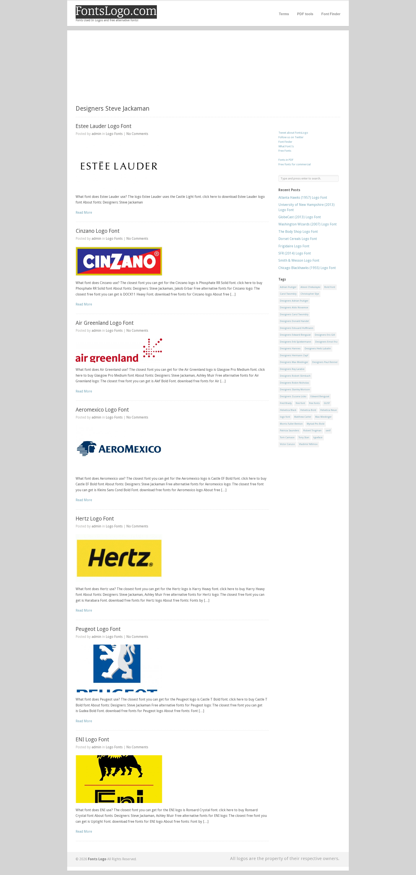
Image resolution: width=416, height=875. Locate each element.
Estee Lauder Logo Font (104, 126)
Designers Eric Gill (325, 334)
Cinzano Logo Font (98, 231)
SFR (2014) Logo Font (294, 253)
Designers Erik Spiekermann (295, 341)
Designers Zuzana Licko (293, 396)
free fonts (314, 403)
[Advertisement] (208, 69)
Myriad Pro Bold (315, 423)
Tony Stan (304, 437)
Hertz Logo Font (95, 518)
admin (96, 134)
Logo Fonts (114, 134)
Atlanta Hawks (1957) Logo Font (302, 197)
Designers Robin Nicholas (294, 382)
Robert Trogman (312, 430)
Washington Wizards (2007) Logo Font (307, 224)
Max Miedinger (323, 416)
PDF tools (305, 14)
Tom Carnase (287, 437)
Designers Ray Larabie (292, 369)
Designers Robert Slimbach (295, 375)
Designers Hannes (290, 348)
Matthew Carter (302, 416)
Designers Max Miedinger (294, 362)
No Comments (137, 134)
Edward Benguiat (319, 396)
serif (328, 430)
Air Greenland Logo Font (105, 323)
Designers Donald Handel (294, 321)
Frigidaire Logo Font (293, 246)
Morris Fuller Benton (291, 423)
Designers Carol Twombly (294, 314)
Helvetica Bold (308, 410)
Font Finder (330, 14)
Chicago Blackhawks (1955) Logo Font (307, 268)
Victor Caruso (287, 444)
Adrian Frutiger (288, 287)
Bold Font (329, 287)
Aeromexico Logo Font (102, 410)
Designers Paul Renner (325, 362)
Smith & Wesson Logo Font (298, 260)
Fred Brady (286, 403)
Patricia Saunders (289, 430)
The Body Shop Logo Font (298, 232)
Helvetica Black (288, 410)
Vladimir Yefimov (308, 444)
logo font (285, 416)
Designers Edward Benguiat (295, 334)
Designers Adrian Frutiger (294, 300)
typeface (317, 437)
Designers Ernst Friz (326, 341)
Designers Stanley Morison (295, 389)
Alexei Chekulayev (310, 287)
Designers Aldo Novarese (294, 307)
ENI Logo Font (92, 739)
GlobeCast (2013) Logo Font (299, 217)
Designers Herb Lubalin (318, 348)
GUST (327, 403)
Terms (284, 14)
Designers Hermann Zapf (294, 355)
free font (300, 403)
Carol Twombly (288, 293)
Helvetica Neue (328, 410)
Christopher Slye (310, 293)
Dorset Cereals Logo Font (297, 239)
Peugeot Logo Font (98, 629)
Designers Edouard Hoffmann (296, 328)
